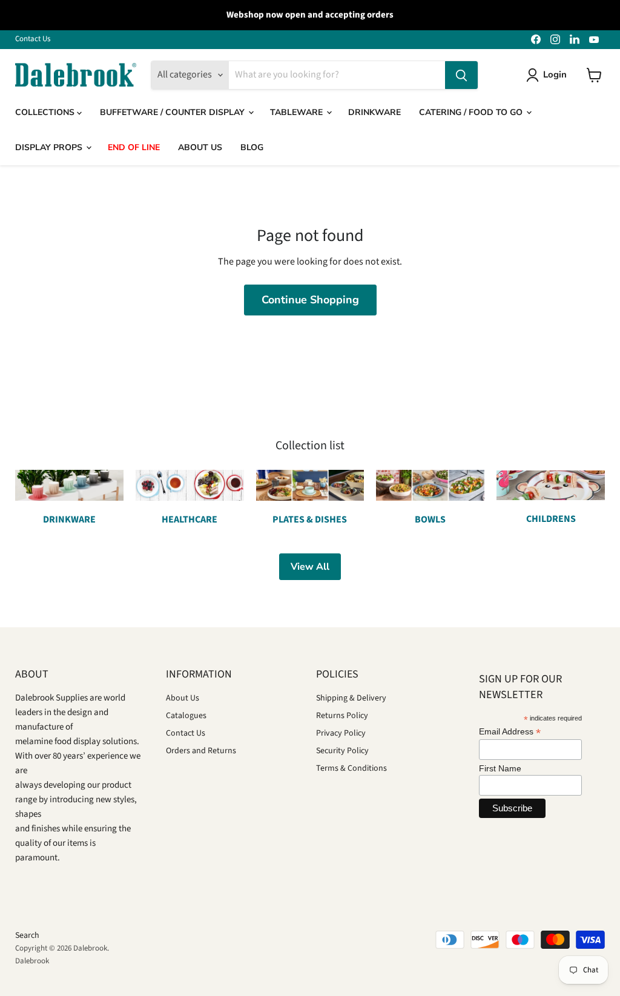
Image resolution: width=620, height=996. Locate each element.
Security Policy (342, 751)
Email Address (510, 731)
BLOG (251, 147)
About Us (182, 698)
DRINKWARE (374, 112)
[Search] (461, 75)
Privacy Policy (341, 733)
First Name (500, 768)
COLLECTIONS (46, 112)
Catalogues (186, 716)
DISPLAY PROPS (50, 147)
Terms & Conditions (351, 768)
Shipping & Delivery (351, 698)
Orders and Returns (201, 751)
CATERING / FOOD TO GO (472, 112)
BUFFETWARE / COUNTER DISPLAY (173, 112)
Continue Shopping (310, 299)
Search (27, 935)
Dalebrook (32, 960)
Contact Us (32, 39)
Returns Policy (342, 716)
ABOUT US (200, 147)
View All (310, 566)
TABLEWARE (297, 112)
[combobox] (337, 75)
